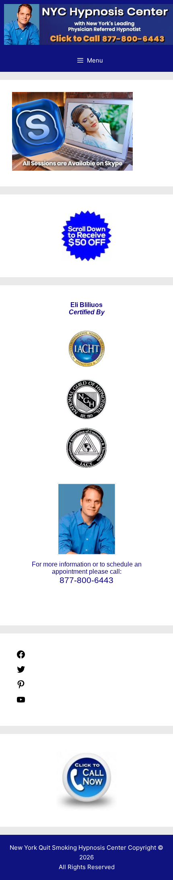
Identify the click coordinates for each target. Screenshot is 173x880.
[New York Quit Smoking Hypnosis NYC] (88, 24)
